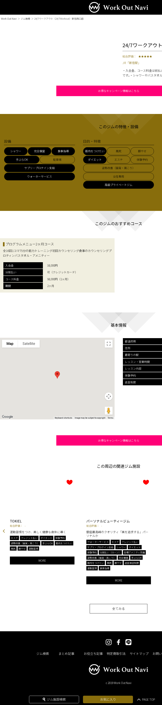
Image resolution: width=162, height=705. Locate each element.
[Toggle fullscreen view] (109, 344)
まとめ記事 (66, 653)
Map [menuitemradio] (10, 343)
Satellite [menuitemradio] (29, 343)
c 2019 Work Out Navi (118, 683)
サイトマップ (139, 653)
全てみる (118, 608)
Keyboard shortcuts (63, 418)
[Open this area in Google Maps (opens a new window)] (7, 416)
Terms (110, 418)
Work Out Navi (9, 18)
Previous (4, 531)
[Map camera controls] (109, 396)
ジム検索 (25, 18)
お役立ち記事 (93, 653)
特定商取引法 (116, 653)
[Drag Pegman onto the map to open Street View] (109, 411)
